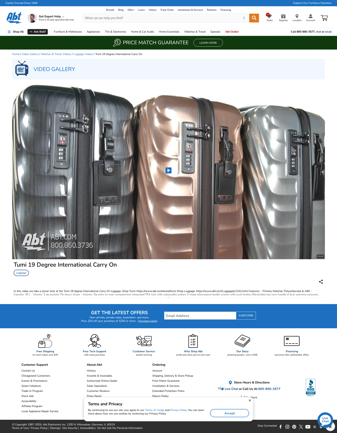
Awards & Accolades (99, 376)
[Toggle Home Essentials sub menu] (181, 32)
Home (169, 32)
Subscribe (246, 315)
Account (157, 371)
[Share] (320, 281)
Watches (195, 32)
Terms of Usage (154, 410)
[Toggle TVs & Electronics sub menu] (128, 32)
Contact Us (28, 371)
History (91, 371)
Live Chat (231, 389)
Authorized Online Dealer (102, 381)
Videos (152, 10)
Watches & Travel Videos (56, 54)
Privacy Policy (178, 410)
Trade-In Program (32, 391)
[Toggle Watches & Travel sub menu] (207, 32)
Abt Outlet (232, 32)
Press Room (94, 396)
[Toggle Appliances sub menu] (102, 32)
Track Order (167, 10)
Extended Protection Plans (168, 391)
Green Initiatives (31, 386)
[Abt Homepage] (14, 18)
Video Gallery (30, 54)
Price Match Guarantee (166, 381)
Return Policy (160, 396)
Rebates (211, 10)
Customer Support (34, 365)
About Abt (94, 365)
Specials (215, 32)
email (328, 32)
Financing (225, 10)
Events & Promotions (34, 381)
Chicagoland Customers (35, 376)
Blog (121, 10)
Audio (142, 32)
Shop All (18, 32)
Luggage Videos (83, 54)
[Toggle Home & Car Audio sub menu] (156, 32)
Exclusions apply (148, 321)
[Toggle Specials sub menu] (222, 32)
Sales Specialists (97, 386)
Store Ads (27, 396)
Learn (141, 10)
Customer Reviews (98, 391)
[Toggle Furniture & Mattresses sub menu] (84, 32)
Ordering (158, 365)
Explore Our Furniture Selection (312, 3)
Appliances (93, 32)
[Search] (254, 18)
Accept (229, 413)
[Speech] (243, 18)
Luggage (21, 273)
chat (318, 32)
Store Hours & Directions (251, 383)
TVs (115, 32)
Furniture (68, 32)
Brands (110, 10)
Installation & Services (190, 10)
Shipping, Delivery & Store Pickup (172, 376)
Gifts (130, 10)
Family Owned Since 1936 (21, 3)
